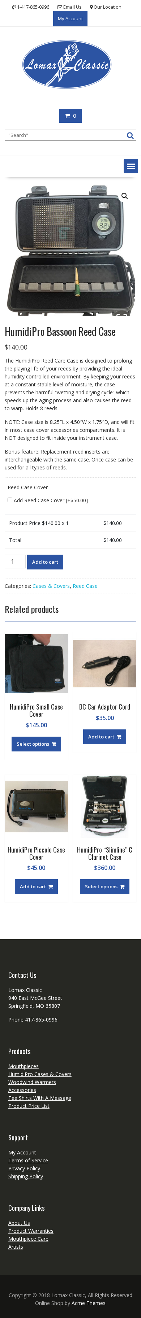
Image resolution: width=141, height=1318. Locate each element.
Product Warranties (31, 1230)
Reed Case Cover (28, 487)
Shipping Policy (25, 1176)
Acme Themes (89, 1303)
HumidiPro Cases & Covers (40, 1074)
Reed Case (85, 585)
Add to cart (45, 562)
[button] (131, 166)
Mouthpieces (23, 1066)
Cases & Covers (51, 585)
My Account (70, 18)
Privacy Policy (24, 1168)
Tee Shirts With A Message (39, 1097)
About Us (19, 1222)
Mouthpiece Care (28, 1238)
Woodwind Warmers (32, 1082)
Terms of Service (28, 1160)
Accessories (22, 1090)
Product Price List (29, 1105)
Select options (33, 744)
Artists (15, 1246)
